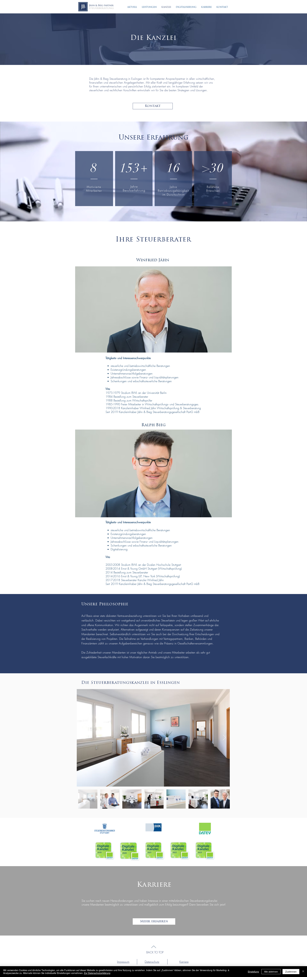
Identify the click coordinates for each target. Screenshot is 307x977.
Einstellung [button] (253, 971)
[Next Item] (224, 738)
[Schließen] (303, 971)
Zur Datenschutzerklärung (97, 973)
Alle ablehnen (271, 971)
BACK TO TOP (155, 952)
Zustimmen (291, 971)
